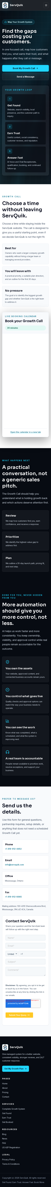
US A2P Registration (11, 1147)
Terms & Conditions (11, 1164)
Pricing (5, 1092)
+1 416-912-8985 (13, 897)
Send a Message (25, 76)
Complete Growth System (13, 1109)
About (4, 1088)
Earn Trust (6, 1118)
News (4, 1138)
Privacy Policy (8, 1159)
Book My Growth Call (24, 68)
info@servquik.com (14, 864)
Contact (5, 1097)
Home (4, 1083)
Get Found (6, 1113)
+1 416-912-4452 (13, 849)
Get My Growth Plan (14, 1069)
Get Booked (7, 1122)
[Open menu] (46, 5)
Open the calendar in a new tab (25, 432)
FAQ (4, 1143)
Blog (4, 1134)
